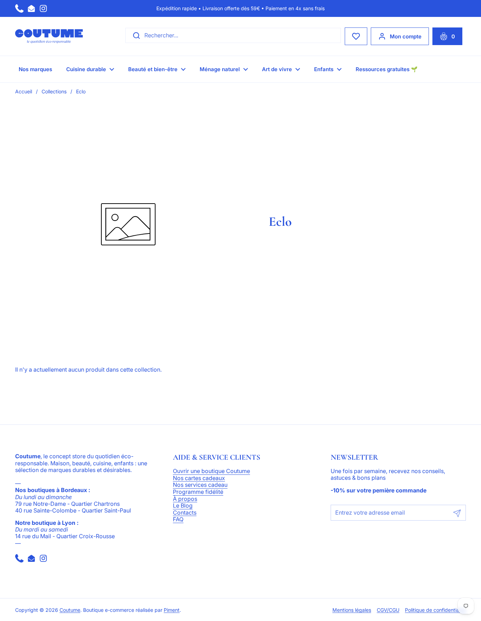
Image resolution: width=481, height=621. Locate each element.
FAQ (178, 519)
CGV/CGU (388, 610)
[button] (447, 36)
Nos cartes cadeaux (199, 478)
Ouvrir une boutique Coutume (211, 471)
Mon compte (405, 36)
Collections (54, 91)
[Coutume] (49, 36)
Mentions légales (351, 610)
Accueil (23, 91)
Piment (172, 610)
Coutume (70, 610)
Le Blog (183, 506)
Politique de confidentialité (435, 610)
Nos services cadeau (200, 485)
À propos (185, 499)
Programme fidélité (198, 492)
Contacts (184, 513)
